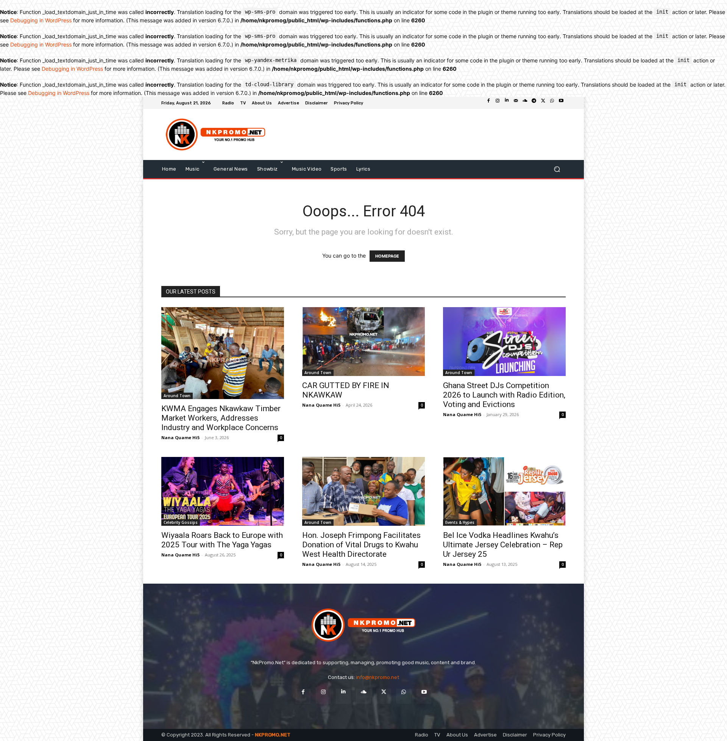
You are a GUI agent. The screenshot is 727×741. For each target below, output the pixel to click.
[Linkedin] (506, 102)
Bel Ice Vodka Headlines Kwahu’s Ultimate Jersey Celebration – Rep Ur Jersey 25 (503, 545)
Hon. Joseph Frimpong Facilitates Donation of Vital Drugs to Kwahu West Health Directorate (361, 545)
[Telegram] (533, 102)
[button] (557, 169)
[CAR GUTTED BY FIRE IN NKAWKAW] (363, 341)
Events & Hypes (459, 522)
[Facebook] (488, 102)
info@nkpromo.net (377, 677)
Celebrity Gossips (181, 522)
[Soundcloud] (524, 102)
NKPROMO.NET (272, 735)
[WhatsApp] (552, 102)
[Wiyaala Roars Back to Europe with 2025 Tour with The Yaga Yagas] (222, 491)
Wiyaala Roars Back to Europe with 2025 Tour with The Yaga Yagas (222, 540)
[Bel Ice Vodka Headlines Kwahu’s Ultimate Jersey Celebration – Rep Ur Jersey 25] (504, 491)
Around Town (177, 395)
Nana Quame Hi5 (180, 437)
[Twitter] (543, 102)
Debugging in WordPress (41, 20)
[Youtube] (561, 102)
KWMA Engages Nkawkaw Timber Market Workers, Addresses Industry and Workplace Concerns (221, 418)
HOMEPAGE (387, 256)
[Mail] (515, 102)
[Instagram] (497, 102)
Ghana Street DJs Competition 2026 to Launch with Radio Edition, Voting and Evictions (504, 395)
